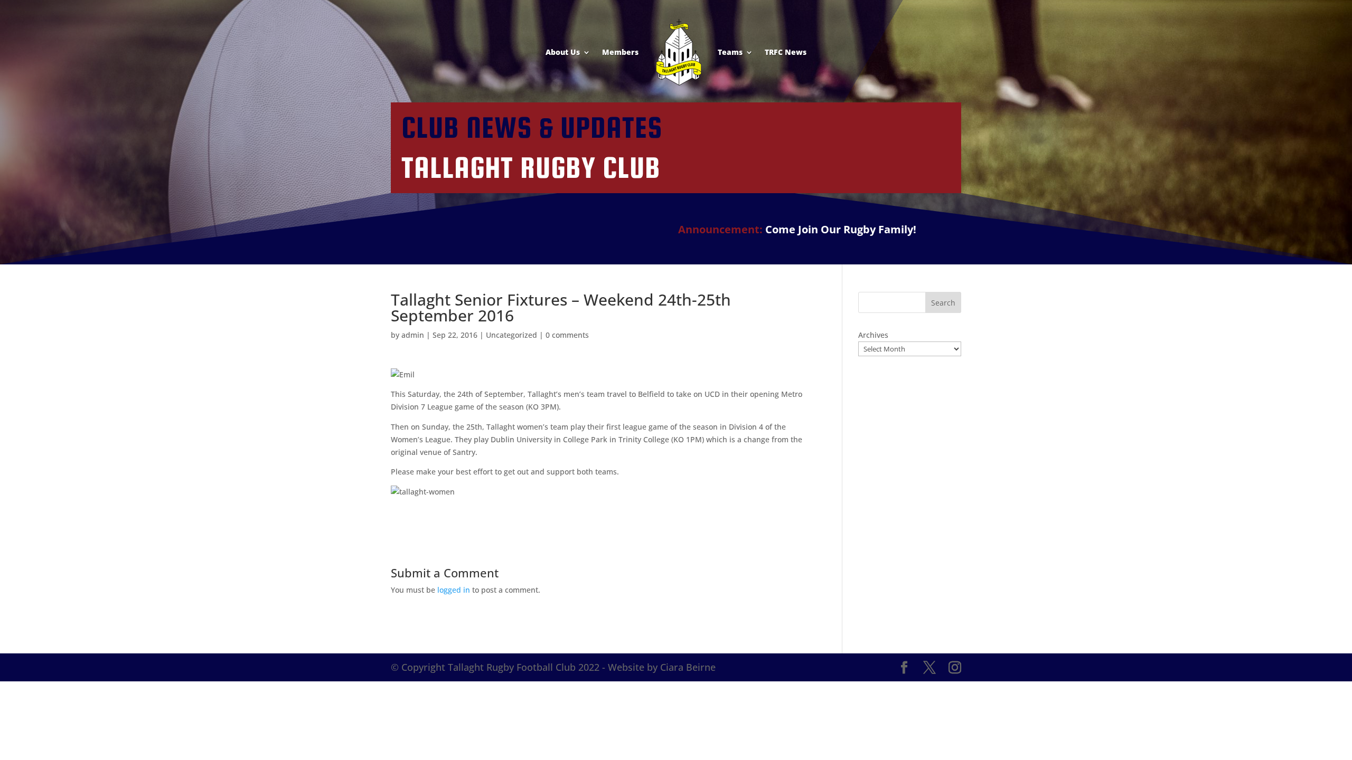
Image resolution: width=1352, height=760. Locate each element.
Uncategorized (511, 335)
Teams (730, 52)
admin (412, 335)
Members (620, 52)
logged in (453, 590)
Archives (873, 335)
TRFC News (785, 52)
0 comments (567, 335)
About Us (563, 52)
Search (943, 303)
